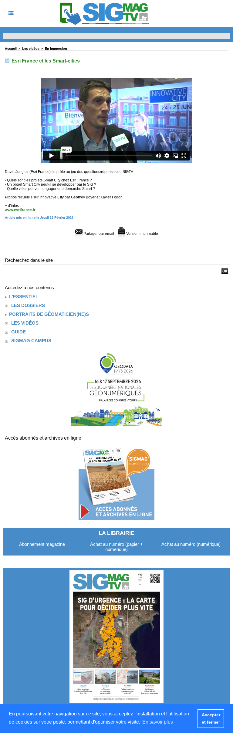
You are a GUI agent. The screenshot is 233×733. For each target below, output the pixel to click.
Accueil (11, 48)
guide (18, 331)
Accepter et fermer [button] (211, 718)
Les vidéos (30, 48)
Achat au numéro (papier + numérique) (116, 547)
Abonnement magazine (42, 544)
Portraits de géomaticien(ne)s (48, 314)
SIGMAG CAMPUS (31, 340)
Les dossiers (28, 305)
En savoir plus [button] (157, 722)
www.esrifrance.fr (20, 210)
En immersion (56, 48)
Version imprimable (141, 233)
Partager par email (98, 233)
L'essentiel (23, 296)
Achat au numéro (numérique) (191, 544)
